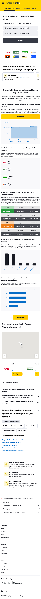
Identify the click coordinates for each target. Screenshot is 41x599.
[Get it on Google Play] (6, 582)
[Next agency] (36, 356)
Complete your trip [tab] (8, 430)
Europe (8, 520)
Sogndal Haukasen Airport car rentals (13, 448)
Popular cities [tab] (22, 430)
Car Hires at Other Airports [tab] (11, 421)
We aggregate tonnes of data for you (14, 509)
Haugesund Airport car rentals (11, 442)
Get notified (23, 77)
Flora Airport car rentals (9, 445)
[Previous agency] (4, 356)
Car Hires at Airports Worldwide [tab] (12, 426)
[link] (20, 116)
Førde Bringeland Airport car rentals (13, 450)
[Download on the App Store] (17, 582)
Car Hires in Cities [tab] (31, 426)
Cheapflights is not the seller (12, 505)
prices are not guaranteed (9, 500)
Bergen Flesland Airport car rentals (12, 440)
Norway (15, 520)
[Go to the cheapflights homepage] (13, 3)
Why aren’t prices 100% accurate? (14, 512)
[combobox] (9, 24)
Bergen (20, 520)
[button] (3, 3)
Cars (3, 520)
